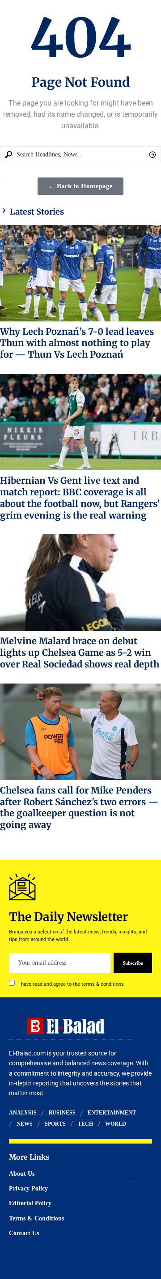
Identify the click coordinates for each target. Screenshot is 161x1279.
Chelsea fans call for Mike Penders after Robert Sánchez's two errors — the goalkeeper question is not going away (79, 807)
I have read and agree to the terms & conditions (71, 984)
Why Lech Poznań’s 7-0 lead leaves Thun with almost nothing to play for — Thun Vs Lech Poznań (77, 343)
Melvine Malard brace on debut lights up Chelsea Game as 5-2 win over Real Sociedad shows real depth (79, 652)
